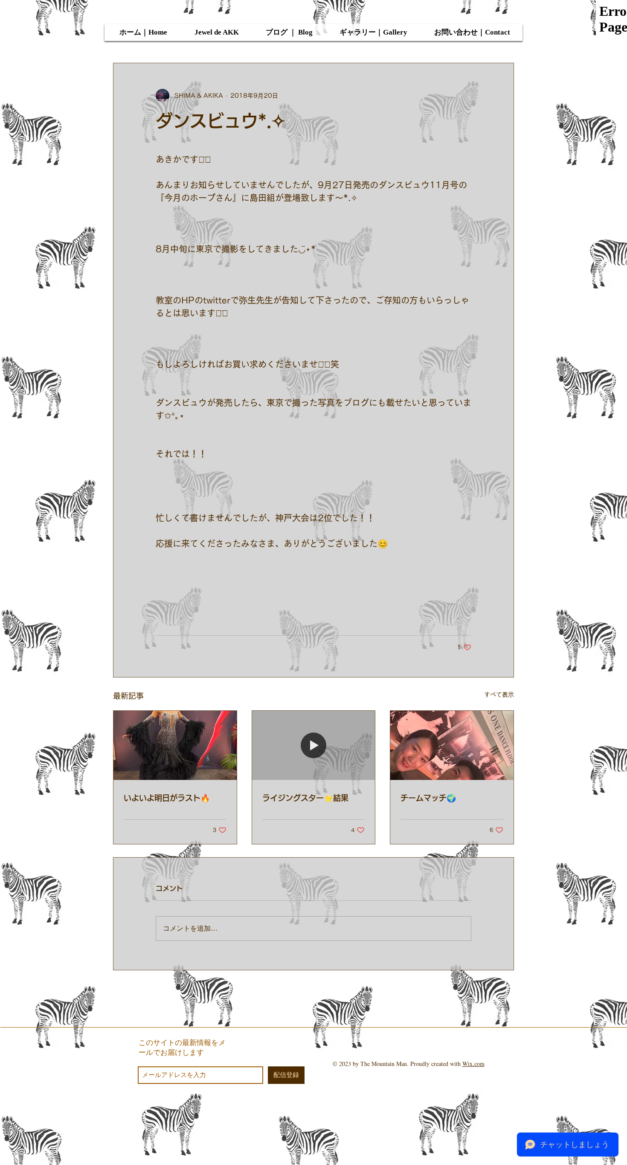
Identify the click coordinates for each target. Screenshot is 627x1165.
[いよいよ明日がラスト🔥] (175, 745)
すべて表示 (499, 695)
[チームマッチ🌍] (452, 745)
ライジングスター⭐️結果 (305, 798)
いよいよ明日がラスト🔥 (167, 798)
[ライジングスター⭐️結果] (313, 745)
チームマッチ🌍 (428, 798)
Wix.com (473, 1064)
